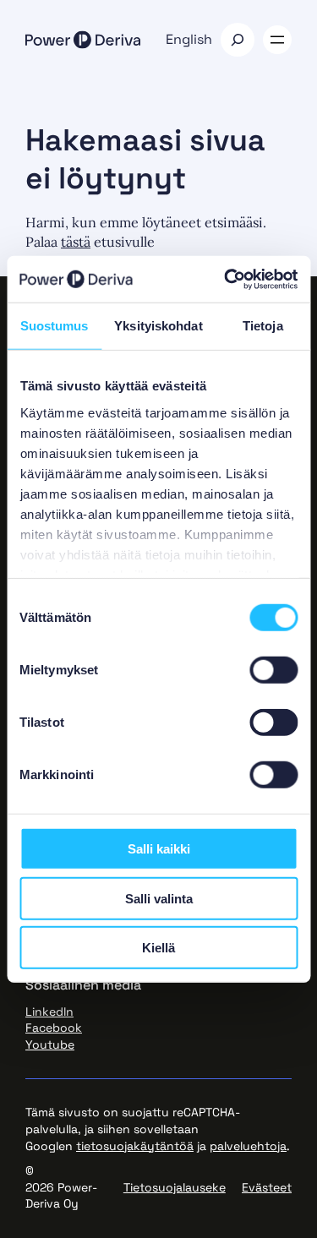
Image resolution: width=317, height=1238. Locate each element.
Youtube (49, 1044)
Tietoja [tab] (263, 326)
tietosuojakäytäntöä (135, 1145)
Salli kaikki (159, 849)
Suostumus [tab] (54, 326)
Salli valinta (159, 898)
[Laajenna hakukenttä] (237, 40)
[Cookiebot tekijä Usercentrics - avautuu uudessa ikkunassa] (226, 279)
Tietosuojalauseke (174, 1187)
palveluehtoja (248, 1145)
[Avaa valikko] (277, 39)
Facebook (53, 1027)
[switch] (273, 670)
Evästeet (267, 1187)
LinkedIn (49, 1011)
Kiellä (158, 948)
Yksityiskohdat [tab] (158, 326)
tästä (75, 241)
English (189, 39)
